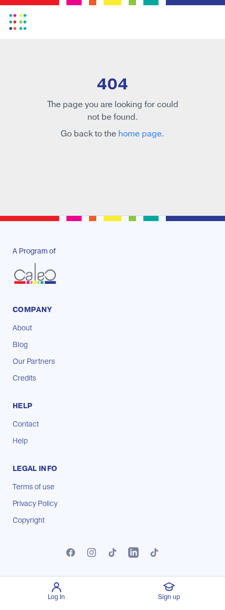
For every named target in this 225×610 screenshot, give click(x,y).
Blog (20, 345)
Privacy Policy (35, 504)
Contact (26, 424)
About (22, 328)
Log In (56, 597)
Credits (24, 378)
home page (140, 134)
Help (20, 441)
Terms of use (33, 487)
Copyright (28, 520)
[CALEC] (35, 273)
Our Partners (34, 361)
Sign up (169, 597)
